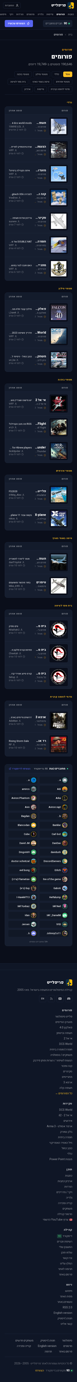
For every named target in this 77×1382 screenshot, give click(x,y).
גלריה (40, 14)
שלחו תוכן (66, 1252)
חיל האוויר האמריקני (60, 1143)
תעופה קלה (65, 1088)
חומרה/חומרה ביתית (61, 1049)
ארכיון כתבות (65, 1181)
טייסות (50, 14)
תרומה (48, 1352)
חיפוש (3, 14)
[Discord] (68, 998)
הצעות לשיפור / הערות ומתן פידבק (52, 1060)
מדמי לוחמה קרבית (60, 89)
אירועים (68, 1121)
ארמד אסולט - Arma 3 (59, 1126)
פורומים (60, 14)
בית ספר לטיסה (18, 81)
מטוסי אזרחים (63, 81)
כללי (56, 74)
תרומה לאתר (65, 1269)
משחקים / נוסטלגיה (61, 1055)
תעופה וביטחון (64, 1033)
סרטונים (31, 14)
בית (70, 35)
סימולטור (67, 1341)
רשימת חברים (64, 1242)
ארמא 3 (67, 1082)
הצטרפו (39, 1370)
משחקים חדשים (24, 1341)
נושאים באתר (64, 1302)
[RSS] (51, 998)
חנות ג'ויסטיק (64, 1318)
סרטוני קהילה (64, 1214)
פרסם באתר (65, 1274)
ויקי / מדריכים (64, 1192)
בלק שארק (66, 1132)
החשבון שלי (65, 1247)
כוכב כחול (67, 1148)
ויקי (11, 14)
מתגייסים (67, 1077)
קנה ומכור (66, 1066)
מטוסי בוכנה (23, 74)
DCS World (65, 1044)
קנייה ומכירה (65, 1203)
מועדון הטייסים (63, 1022)
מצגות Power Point (61, 1159)
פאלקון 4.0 (66, 1027)
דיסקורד (65, 1236)
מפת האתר (66, 1296)
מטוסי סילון (42, 74)
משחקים (67, 1209)
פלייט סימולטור (63, 1016)
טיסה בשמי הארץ (40, 81)
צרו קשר (67, 1258)
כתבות (71, 14)
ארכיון (27, 89)
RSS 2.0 (67, 1307)
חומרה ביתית (65, 1137)
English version (63, 1313)
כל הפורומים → (63, 1093)
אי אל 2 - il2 (65, 1115)
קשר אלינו (66, 1324)
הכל (68, 74)
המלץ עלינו (66, 1263)
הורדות (19, 14)
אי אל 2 (68, 1038)
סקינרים (67, 1071)
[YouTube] (60, 998)
